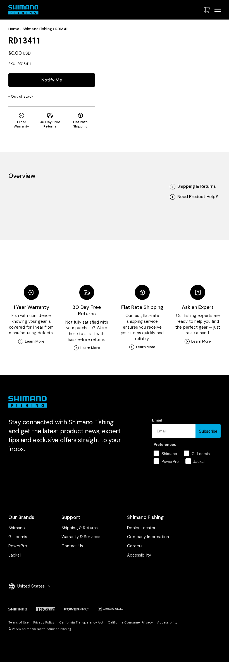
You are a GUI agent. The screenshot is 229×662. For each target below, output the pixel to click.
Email (157, 420)
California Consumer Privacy (130, 622)
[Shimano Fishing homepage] (24, 10)
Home (13, 29)
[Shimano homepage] (17, 609)
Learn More (34, 341)
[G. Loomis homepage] (45, 609)
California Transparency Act (81, 622)
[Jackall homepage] (110, 609)
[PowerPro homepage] (76, 609)
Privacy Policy (44, 622)
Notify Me (51, 80)
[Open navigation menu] (217, 10)
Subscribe (208, 431)
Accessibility (167, 622)
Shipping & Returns (196, 186)
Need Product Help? (197, 196)
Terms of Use (18, 622)
